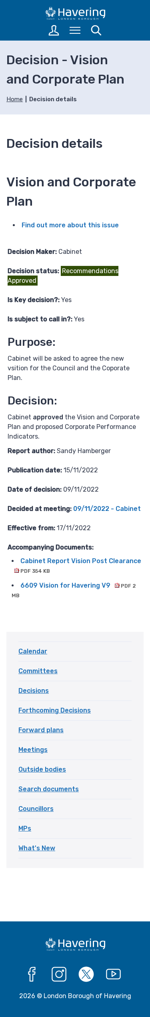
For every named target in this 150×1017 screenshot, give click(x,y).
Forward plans (41, 730)
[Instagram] (59, 974)
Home (14, 99)
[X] (86, 974)
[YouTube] (113, 974)
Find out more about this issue (70, 225)
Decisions (33, 690)
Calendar (32, 651)
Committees (38, 671)
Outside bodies (42, 769)
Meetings (33, 750)
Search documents (48, 789)
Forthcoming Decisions (54, 710)
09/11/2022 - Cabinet (107, 509)
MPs (24, 828)
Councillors (36, 809)
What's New (36, 848)
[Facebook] (32, 974)
